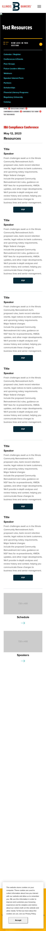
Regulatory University (13, 97)
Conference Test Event (31, 111)
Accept (18, 920)
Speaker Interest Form (14, 78)
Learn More (23, 661)
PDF (23, 209)
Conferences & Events (13, 59)
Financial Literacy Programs (16, 92)
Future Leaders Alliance (14, 68)
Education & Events (18, 108)
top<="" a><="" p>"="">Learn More (23, 623)
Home (6, 108)
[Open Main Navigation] (39, 6)
